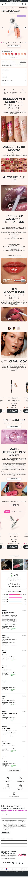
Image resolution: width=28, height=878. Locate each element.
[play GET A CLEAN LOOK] (18, 328)
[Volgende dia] (26, 1)
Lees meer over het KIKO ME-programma (8, 858)
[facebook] (16, 863)
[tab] (7, 511)
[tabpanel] (14, 532)
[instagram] (13, 863)
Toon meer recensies (14, 770)
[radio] (3, 54)
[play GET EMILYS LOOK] (9, 328)
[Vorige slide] (2, 1)
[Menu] (2, 4)
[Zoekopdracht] (5, 4)
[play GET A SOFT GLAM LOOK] (14, 328)
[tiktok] (19, 863)
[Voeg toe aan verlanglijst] (3, 411)
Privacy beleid (6, 829)
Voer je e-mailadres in (5, 814)
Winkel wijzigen (23, 61)
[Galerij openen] (26, 43)
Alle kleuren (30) (14, 57)
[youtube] (22, 863)
